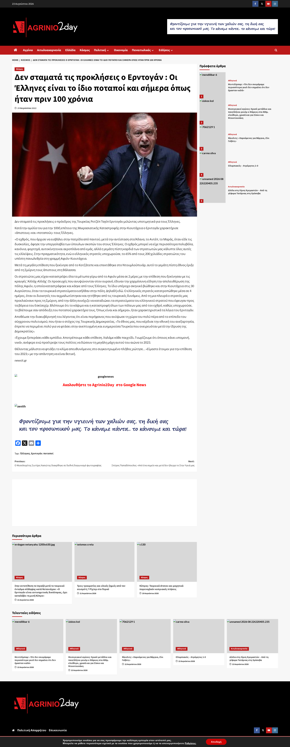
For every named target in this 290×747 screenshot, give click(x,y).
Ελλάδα (70, 50)
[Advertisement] (104, 502)
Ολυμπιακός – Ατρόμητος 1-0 (243, 166)
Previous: (58, 463)
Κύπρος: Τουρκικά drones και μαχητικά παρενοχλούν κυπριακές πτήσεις (161, 587)
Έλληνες (25, 453)
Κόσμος (85, 50)
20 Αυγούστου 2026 (150, 593)
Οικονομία (121, 50)
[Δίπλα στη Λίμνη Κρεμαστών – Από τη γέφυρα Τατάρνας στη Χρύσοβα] (213, 190)
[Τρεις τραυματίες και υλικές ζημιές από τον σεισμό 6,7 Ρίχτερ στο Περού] (104, 562)
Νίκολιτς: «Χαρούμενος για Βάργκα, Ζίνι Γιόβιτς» (248, 140)
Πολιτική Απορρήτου (31, 730)
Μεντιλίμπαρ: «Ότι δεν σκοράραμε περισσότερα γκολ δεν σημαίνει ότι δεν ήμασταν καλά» (248, 87)
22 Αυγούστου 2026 (25, 667)
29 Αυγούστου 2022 (26, 108)
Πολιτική (100, 50)
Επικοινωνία (58, 730)
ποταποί (48, 453)
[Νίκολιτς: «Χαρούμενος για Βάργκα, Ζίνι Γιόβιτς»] (213, 137)
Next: (153, 463)
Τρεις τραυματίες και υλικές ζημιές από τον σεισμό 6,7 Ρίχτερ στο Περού (101, 587)
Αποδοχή (216, 741)
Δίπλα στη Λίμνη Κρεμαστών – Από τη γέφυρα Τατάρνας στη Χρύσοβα (247, 192)
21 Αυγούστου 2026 (25, 600)
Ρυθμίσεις (190, 743)
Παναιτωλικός (141, 50)
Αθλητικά (232, 80)
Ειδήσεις (164, 50)
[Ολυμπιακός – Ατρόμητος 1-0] (213, 164)
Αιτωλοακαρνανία (49, 50)
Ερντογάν (36, 453)
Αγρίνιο (28, 50)
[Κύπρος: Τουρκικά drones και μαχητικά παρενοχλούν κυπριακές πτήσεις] (167, 562)
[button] (276, 50)
